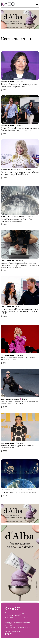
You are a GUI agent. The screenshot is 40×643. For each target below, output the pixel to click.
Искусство (5, 170)
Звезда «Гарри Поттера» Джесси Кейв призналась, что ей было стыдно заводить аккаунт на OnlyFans (20, 265)
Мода (3, 399)
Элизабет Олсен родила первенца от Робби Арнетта (17, 447)
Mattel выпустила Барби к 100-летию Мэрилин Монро (18, 359)
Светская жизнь (7, 82)
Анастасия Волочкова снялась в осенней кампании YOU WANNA (19, 403)
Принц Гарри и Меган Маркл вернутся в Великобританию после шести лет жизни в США (19, 311)
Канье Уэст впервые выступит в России (18, 492)
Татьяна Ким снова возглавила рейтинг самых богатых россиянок (19, 85)
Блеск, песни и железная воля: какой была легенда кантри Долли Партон (20, 173)
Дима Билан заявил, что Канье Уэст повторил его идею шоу (17, 220)
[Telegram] (6, 634)
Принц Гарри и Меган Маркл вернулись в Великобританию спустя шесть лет (20, 129)
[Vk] (11, 634)
